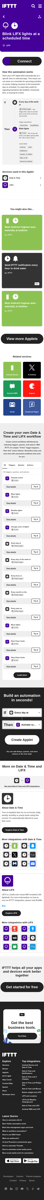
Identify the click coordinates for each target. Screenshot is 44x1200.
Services (5, 1065)
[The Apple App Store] (13, 1161)
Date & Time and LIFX (30, 1105)
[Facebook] (6, 1188)
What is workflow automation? (14, 1131)
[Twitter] (27, 1188)
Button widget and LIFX (31, 1092)
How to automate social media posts (17, 1149)
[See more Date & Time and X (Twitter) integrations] (10, 855)
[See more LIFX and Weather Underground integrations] (10, 938)
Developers (8, 1176)
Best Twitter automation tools (14, 1123)
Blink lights (24, 129)
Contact (13, 1181)
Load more (22, 675)
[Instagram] (16, 1188)
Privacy (22, 1181)
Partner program (33, 1176)
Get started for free (22, 987)
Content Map (7, 1083)
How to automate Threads (12, 1145)
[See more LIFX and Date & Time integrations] (28, 938)
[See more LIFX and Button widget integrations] (10, 929)
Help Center (7, 1080)
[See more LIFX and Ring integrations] (28, 947)
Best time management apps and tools (17, 1127)
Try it (36, 487)
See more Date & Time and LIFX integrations (22, 786)
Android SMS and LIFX (31, 1109)
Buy (4, 906)
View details (11, 487)
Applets (5, 1072)
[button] (40, 6)
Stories (5, 1069)
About (31, 1181)
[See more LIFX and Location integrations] (28, 929)
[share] (40, 17)
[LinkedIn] (11, 1188)
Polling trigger (18, 546)
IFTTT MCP (6, 1076)
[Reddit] (38, 1188)
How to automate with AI (12, 1120)
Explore (6, 1061)
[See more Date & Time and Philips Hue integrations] (28, 855)
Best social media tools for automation (17, 1153)
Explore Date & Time (15, 830)
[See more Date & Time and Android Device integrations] (10, 846)
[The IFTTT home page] (9, 6)
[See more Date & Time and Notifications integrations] (28, 846)
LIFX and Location (29, 1096)
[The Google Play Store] (31, 1161)
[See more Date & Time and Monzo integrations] (10, 864)
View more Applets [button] (22, 339)
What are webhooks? (10, 1138)
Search (5, 1087)
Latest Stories (10, 1116)
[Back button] (4, 17)
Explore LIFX (11, 913)
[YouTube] (22, 1188)
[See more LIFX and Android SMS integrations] (10, 947)
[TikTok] (33, 1188)
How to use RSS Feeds (11, 1135)
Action (16, 480)
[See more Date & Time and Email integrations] (28, 864)
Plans (4, 1091)
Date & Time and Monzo (31, 1089)
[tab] (4, 465)
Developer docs (8, 1094)
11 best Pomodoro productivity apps (17, 1142)
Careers (19, 1176)
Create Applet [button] (22, 740)
